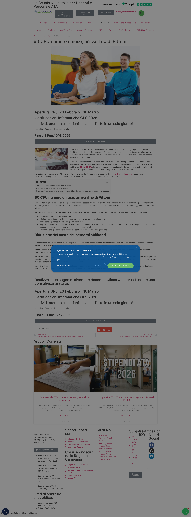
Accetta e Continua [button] (120, 265)
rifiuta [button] (98, 265)
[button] (66, 266)
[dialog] (95, 258)
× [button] (136, 247)
